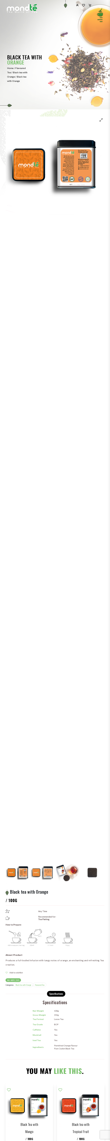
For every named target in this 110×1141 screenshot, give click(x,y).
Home (10, 68)
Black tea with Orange (23, 984)
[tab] (56, 994)
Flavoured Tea (39, 984)
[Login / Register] (77, 5)
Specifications (56, 993)
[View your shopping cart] (90, 5)
